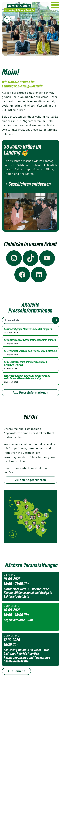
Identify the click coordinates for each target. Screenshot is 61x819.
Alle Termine (16, 671)
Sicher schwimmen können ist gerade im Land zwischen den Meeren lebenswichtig (27, 377)
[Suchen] (55, 320)
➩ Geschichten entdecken (27, 184)
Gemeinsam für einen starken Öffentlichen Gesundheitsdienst (25, 363)
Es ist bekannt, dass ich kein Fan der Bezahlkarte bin (30, 351)
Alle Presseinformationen (30, 392)
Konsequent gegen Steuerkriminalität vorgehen (28, 329)
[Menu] (55, 5)
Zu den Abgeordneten (30, 480)
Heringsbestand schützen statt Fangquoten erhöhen (30, 340)
